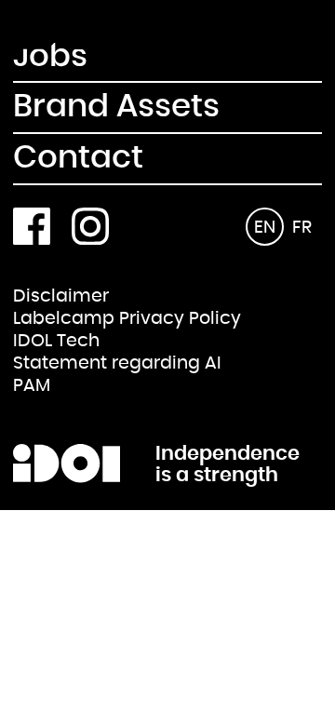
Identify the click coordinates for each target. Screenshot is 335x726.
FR (302, 227)
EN (264, 227)
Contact (78, 158)
